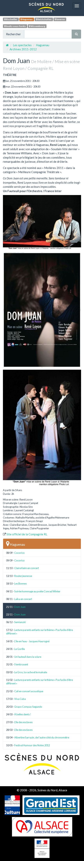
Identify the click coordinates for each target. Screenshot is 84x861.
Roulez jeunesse (23, 575)
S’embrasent (21, 664)
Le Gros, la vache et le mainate (30, 672)
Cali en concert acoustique (28, 691)
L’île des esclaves (23, 722)
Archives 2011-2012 (23, 49)
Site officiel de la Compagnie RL (26, 534)
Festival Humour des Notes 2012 (32, 745)
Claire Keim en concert (26, 568)
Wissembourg (37, 26)
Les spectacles (22, 45)
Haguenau (27, 19)
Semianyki (20, 622)
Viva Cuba (20, 698)
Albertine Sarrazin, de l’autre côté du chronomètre (41, 737)
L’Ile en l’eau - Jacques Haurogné (31, 641)
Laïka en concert (23, 599)
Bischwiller (11, 19)
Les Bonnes (20, 583)
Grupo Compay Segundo (28, 706)
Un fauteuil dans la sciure (27, 656)
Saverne (60, 19)
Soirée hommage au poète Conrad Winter (37, 591)
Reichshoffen (44, 19)
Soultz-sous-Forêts (15, 26)
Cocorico (19, 552)
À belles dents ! (22, 714)
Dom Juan (20, 606)
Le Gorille (19, 648)
